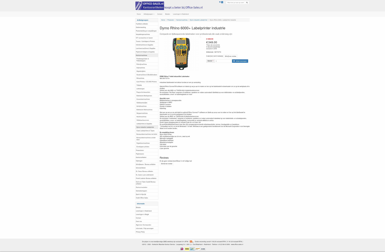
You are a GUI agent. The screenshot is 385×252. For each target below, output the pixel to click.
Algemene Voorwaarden (143, 225)
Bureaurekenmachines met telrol (146, 134)
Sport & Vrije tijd (141, 194)
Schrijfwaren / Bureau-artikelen (146, 164)
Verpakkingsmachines (143, 34)
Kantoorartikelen (141, 157)
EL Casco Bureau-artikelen (144, 171)
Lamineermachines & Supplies (145, 48)
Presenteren (140, 150)
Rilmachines (140, 78)
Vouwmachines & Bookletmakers (146, 75)
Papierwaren (140, 154)
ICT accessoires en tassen (144, 38)
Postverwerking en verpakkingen (146, 31)
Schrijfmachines (141, 106)
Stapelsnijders (140, 71)
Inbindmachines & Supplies (144, 45)
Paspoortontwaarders (143, 92)
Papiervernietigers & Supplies (145, 52)
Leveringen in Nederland (144, 211)
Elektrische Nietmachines (144, 110)
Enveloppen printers (142, 147)
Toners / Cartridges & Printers (145, 41)
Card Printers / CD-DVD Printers (146, 82)
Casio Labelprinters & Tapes (145, 131)
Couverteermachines (143, 99)
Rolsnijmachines (141, 64)
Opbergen (139, 161)
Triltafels (139, 85)
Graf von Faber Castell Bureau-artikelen (146, 183)
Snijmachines (140, 68)
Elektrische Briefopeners (144, 96)
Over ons (139, 221)
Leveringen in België (142, 214)
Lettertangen (140, 89)
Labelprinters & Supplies (144, 124)
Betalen (138, 207)
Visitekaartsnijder (141, 103)
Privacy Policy (140, 232)
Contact (138, 218)
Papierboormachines (143, 143)
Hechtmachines (141, 117)
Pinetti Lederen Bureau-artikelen (146, 178)
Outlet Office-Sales (142, 198)
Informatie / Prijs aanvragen (144, 228)
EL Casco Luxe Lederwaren (145, 175)
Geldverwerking (141, 27)
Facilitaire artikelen (142, 24)
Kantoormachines (141, 55)
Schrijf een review (230, 56)
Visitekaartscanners (142, 120)
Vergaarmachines (142, 113)
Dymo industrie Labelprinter (145, 127)
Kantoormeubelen (141, 187)
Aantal (210, 60)
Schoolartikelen (141, 168)
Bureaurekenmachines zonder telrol (146, 139)
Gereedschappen (141, 191)
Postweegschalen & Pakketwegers (142, 60)
